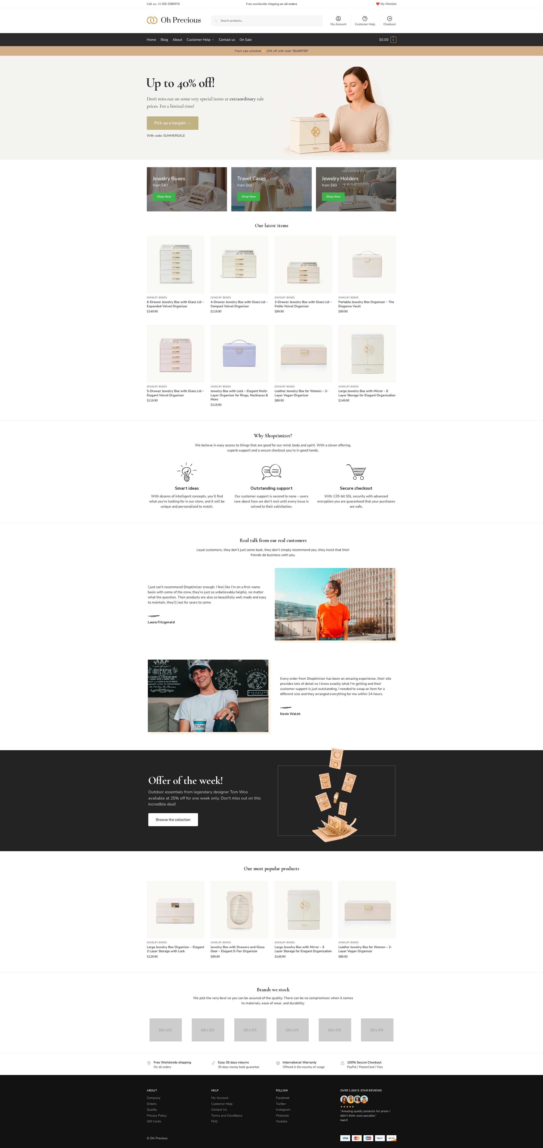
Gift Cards (154, 1121)
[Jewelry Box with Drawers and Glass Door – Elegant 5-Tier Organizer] (239, 910)
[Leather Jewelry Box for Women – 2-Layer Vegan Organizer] (303, 353)
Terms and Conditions (226, 1115)
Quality (152, 1109)
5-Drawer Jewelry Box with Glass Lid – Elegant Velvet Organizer (175, 393)
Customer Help (365, 24)
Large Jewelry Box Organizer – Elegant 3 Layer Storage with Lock (175, 949)
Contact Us (219, 1109)
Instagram (283, 1109)
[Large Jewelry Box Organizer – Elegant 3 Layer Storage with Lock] (175, 910)
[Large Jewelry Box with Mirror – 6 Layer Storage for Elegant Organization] (367, 353)
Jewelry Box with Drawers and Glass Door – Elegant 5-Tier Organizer (238, 949)
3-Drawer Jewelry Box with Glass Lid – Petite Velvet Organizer (303, 304)
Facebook (283, 1098)
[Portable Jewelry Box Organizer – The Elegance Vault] (367, 264)
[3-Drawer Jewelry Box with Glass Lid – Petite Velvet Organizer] (303, 264)
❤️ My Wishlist (386, 4)
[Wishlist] (198, 242)
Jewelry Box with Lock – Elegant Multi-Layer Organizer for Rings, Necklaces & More (239, 395)
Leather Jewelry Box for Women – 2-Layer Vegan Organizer (301, 393)
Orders (152, 1104)
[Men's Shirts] (187, 189)
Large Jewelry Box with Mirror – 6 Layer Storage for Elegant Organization (367, 393)
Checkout (389, 24)
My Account (338, 24)
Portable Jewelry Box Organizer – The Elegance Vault (366, 304)
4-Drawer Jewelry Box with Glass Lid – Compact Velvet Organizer (239, 304)
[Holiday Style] (271, 189)
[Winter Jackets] (356, 189)
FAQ (214, 1121)
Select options (175, 320)
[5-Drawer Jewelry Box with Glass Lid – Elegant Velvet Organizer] (175, 353)
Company (153, 1098)
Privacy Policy (157, 1115)
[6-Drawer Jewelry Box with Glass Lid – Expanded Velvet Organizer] (175, 264)
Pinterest (282, 1115)
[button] (387, 39)
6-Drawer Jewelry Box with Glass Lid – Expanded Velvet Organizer (175, 304)
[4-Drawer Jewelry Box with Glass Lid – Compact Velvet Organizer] (239, 264)
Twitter (281, 1104)
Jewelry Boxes (157, 297)
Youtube (281, 1121)
